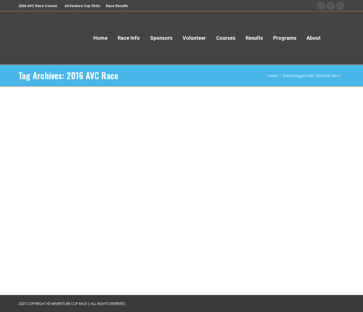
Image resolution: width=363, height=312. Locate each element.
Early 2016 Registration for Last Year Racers (78, 234)
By (55, 243)
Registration (35, 243)
